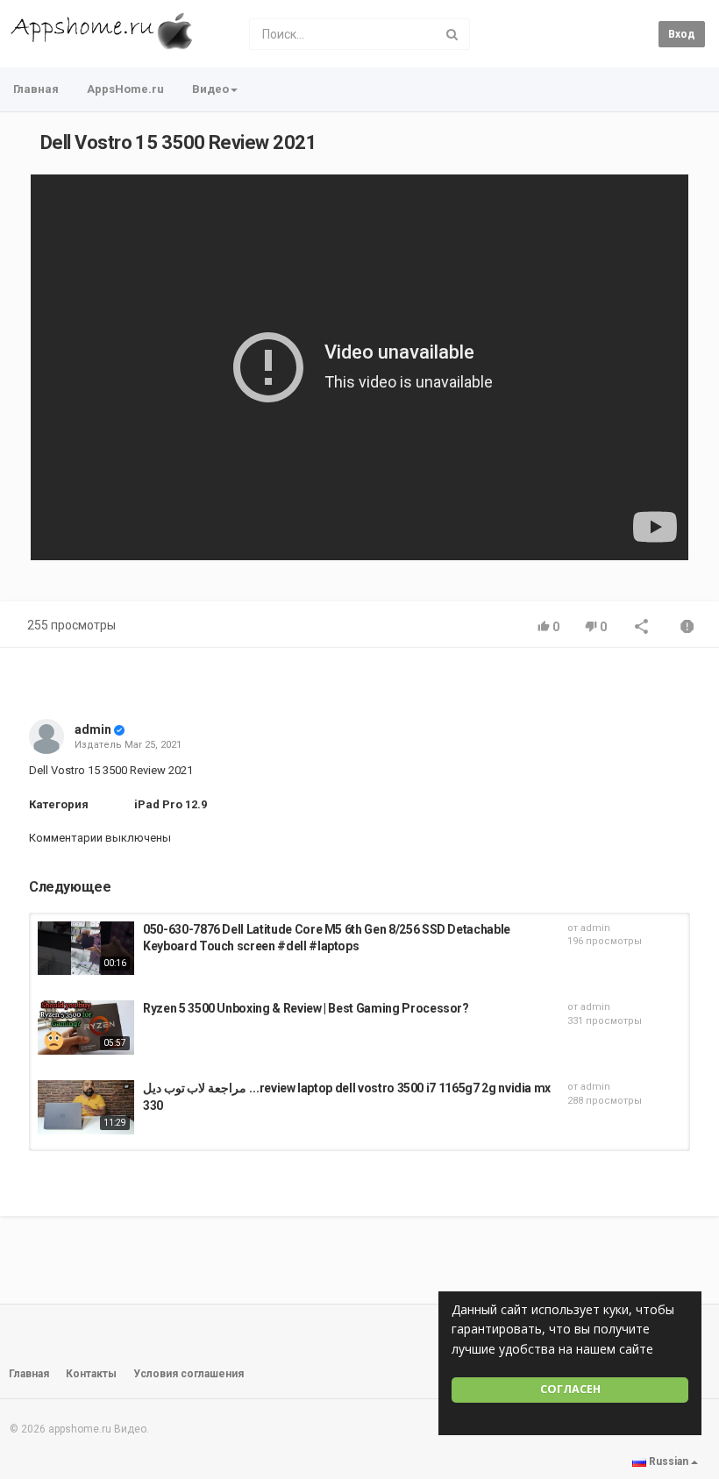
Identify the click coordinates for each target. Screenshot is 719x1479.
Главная (36, 89)
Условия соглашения (188, 1374)
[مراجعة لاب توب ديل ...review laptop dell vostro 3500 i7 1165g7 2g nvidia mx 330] (86, 1107)
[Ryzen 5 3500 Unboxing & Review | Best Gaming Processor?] (86, 1027)
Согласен (570, 1389)
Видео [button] (210, 89)
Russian (668, 1461)
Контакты (91, 1374)
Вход (681, 34)
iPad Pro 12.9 (170, 804)
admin (93, 729)
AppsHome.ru (125, 89)
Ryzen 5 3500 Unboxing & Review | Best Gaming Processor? (306, 1008)
